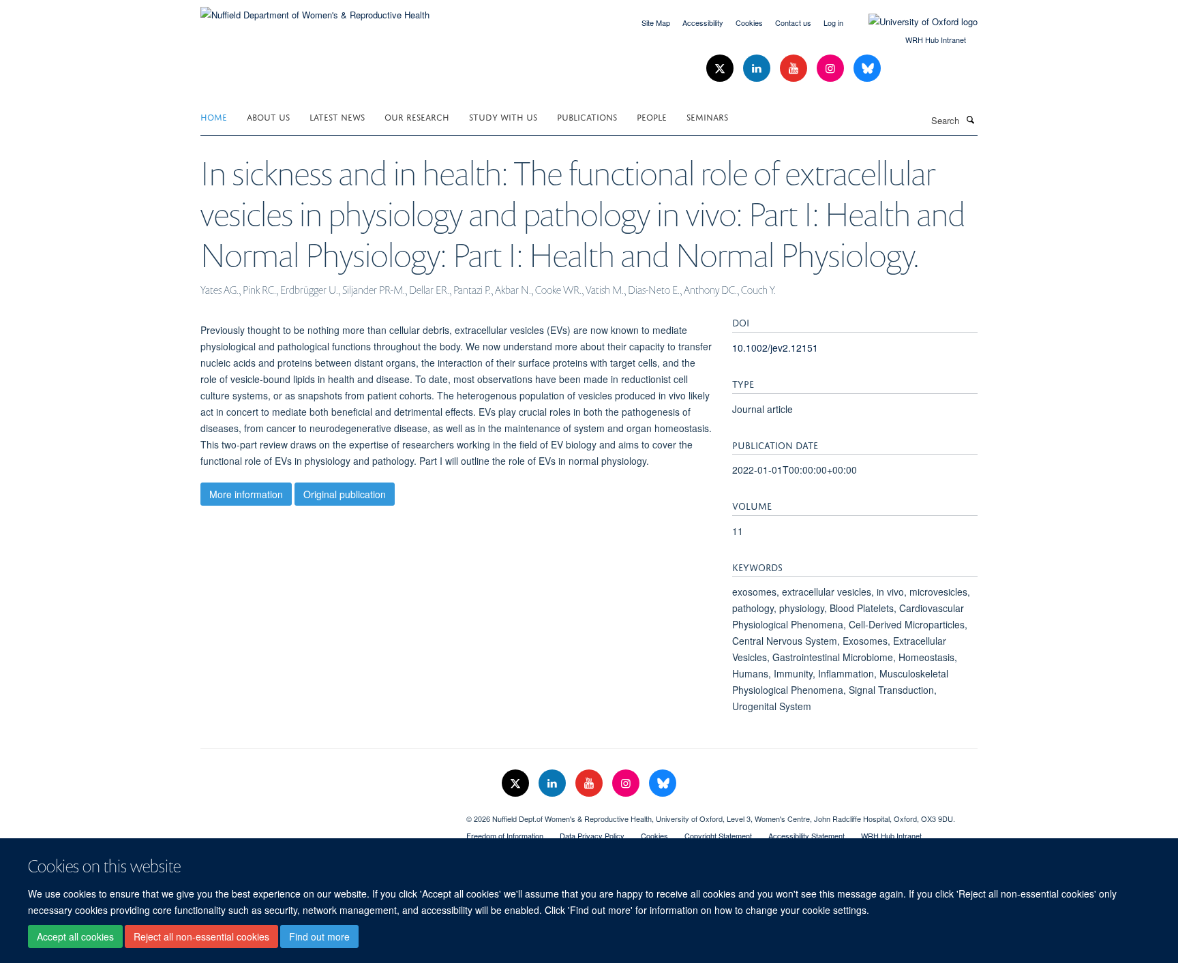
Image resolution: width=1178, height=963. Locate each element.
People (652, 116)
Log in (833, 22)
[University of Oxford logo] (913, 22)
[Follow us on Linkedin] (758, 68)
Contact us (793, 22)
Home (213, 116)
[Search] (970, 119)
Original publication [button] (344, 494)
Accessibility (702, 22)
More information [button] (246, 494)
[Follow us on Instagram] (832, 68)
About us (268, 116)
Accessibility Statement (806, 835)
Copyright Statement (718, 835)
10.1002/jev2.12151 (775, 347)
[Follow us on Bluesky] (867, 68)
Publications (587, 116)
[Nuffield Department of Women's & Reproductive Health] (314, 9)
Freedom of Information (504, 835)
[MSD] (323, 813)
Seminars (707, 116)
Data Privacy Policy (592, 835)
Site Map (655, 22)
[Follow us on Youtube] (795, 68)
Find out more (319, 936)
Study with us (503, 116)
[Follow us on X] (721, 68)
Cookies (749, 22)
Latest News (337, 116)
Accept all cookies (75, 936)
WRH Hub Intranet (935, 39)
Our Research (416, 116)
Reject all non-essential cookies (201, 936)
